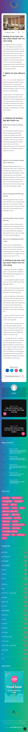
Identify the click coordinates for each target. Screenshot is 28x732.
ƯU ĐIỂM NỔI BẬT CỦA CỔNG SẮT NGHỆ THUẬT (17, 482)
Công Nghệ (18, 501)
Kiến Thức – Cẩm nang (9, 593)
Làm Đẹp (6, 514)
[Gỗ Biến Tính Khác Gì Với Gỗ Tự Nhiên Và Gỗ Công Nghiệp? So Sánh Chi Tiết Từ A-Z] (5, 451)
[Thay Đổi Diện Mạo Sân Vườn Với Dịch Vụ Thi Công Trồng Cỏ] (5, 459)
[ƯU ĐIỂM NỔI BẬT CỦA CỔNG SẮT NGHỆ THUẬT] (5, 482)
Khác (21, 508)
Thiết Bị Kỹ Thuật (17, 524)
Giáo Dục (6, 508)
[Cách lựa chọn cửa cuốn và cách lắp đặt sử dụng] (5, 474)
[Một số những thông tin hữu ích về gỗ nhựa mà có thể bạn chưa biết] (5, 467)
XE (13, 535)
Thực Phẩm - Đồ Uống (10, 531)
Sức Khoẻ (6, 524)
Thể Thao (6, 528)
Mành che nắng (7, 80)
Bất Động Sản (16, 498)
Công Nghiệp (7, 501)
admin (14, 393)
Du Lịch (5, 504)
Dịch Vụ (13, 504)
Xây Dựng (21, 535)
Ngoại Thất (15, 514)
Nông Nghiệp (7, 518)
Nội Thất (17, 518)
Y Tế (4, 538)
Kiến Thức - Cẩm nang (10, 511)
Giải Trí (14, 508)
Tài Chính (6, 535)
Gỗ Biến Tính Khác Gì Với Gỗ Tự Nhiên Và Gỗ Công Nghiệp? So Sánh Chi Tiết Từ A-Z (17, 452)
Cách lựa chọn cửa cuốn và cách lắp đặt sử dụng (16, 474)
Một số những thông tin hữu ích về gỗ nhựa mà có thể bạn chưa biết (17, 467)
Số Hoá (15, 521)
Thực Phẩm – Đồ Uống (9, 645)
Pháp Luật (6, 521)
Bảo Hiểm (6, 498)
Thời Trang (15, 528)
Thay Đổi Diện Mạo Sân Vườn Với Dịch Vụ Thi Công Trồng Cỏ (17, 459)
